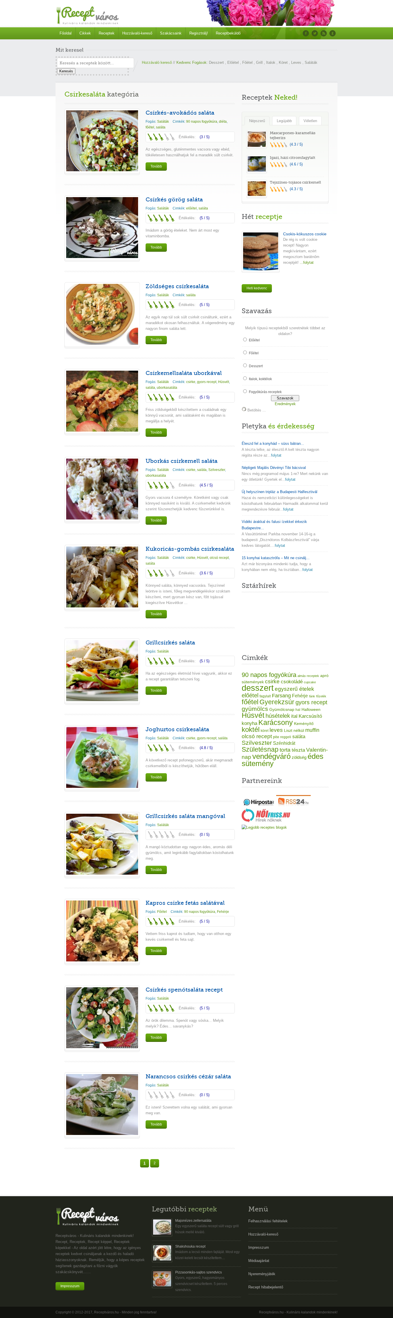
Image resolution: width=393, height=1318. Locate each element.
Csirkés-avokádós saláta (180, 112)
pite (276, 737)
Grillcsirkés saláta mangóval (185, 816)
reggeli (285, 737)
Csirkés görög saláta (174, 199)
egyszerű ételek (294, 689)
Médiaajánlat (258, 1261)
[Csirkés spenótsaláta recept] (102, 1047)
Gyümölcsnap (281, 709)
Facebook (306, 33)
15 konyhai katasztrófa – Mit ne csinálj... (276, 558)
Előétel (233, 62)
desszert (258, 687)
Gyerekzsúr (277, 702)
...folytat (306, 262)
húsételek (278, 716)
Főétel (247, 62)
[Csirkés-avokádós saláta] (102, 170)
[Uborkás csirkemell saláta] (102, 518)
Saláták (311, 62)
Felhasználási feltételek (268, 1221)
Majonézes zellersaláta (193, 1221)
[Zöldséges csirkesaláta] (102, 343)
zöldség (299, 757)
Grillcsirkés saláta (170, 642)
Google (332, 33)
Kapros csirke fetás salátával (185, 903)
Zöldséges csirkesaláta (177, 286)
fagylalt (265, 696)
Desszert (216, 62)
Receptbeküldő (228, 33)
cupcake (310, 682)
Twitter (315, 33)
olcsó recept (219, 558)
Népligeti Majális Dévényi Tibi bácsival (274, 467)
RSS (323, 33)
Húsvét (223, 382)
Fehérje (223, 912)
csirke (190, 382)
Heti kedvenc (257, 288)
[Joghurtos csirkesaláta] (102, 786)
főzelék (321, 696)
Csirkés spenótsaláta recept (184, 989)
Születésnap (260, 749)
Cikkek (85, 33)
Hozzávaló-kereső (137, 33)
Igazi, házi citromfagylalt (292, 157)
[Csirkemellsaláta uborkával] (102, 430)
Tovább (156, 166)
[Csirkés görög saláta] (102, 257)
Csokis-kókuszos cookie (305, 234)
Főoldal (66, 33)
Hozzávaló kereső (157, 62)
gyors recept (206, 382)
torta (285, 750)
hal (297, 710)
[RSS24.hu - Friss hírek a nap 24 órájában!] (293, 805)
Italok (270, 62)
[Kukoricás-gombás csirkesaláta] (102, 606)
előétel (191, 208)
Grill (259, 62)
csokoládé (292, 681)
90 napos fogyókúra (201, 122)
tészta (298, 750)
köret (264, 731)
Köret (283, 62)
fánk (312, 696)
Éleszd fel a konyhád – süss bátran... (273, 443)
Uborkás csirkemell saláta (182, 461)
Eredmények (285, 404)
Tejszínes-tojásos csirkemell (295, 182)
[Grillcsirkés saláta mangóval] (102, 873)
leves (276, 730)
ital (294, 716)
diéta (223, 122)
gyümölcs (255, 708)
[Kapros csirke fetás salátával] (102, 960)
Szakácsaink (171, 33)
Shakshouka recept (190, 1246)
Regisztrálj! (198, 33)
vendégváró (271, 756)
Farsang (281, 696)
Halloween (311, 709)
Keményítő (304, 723)
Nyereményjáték (261, 1274)
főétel (150, 127)
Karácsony (275, 722)
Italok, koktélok (260, 379)
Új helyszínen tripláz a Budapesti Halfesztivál (279, 492)
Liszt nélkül (294, 730)
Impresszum (69, 1286)
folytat (276, 455)
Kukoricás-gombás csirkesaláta (190, 549)
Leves (296, 62)
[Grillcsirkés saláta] (102, 700)
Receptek (107, 33)
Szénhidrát (284, 743)
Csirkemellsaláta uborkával (184, 373)
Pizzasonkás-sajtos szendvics (198, 1272)
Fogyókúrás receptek (265, 392)
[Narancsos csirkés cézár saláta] (102, 1134)
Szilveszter (216, 470)
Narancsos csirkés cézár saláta (188, 1076)
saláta (160, 127)
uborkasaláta (167, 388)
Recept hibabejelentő (265, 1287)
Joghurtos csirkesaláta (177, 729)
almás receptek (308, 676)
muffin (312, 730)
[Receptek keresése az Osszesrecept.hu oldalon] (264, 827)
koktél (251, 729)
